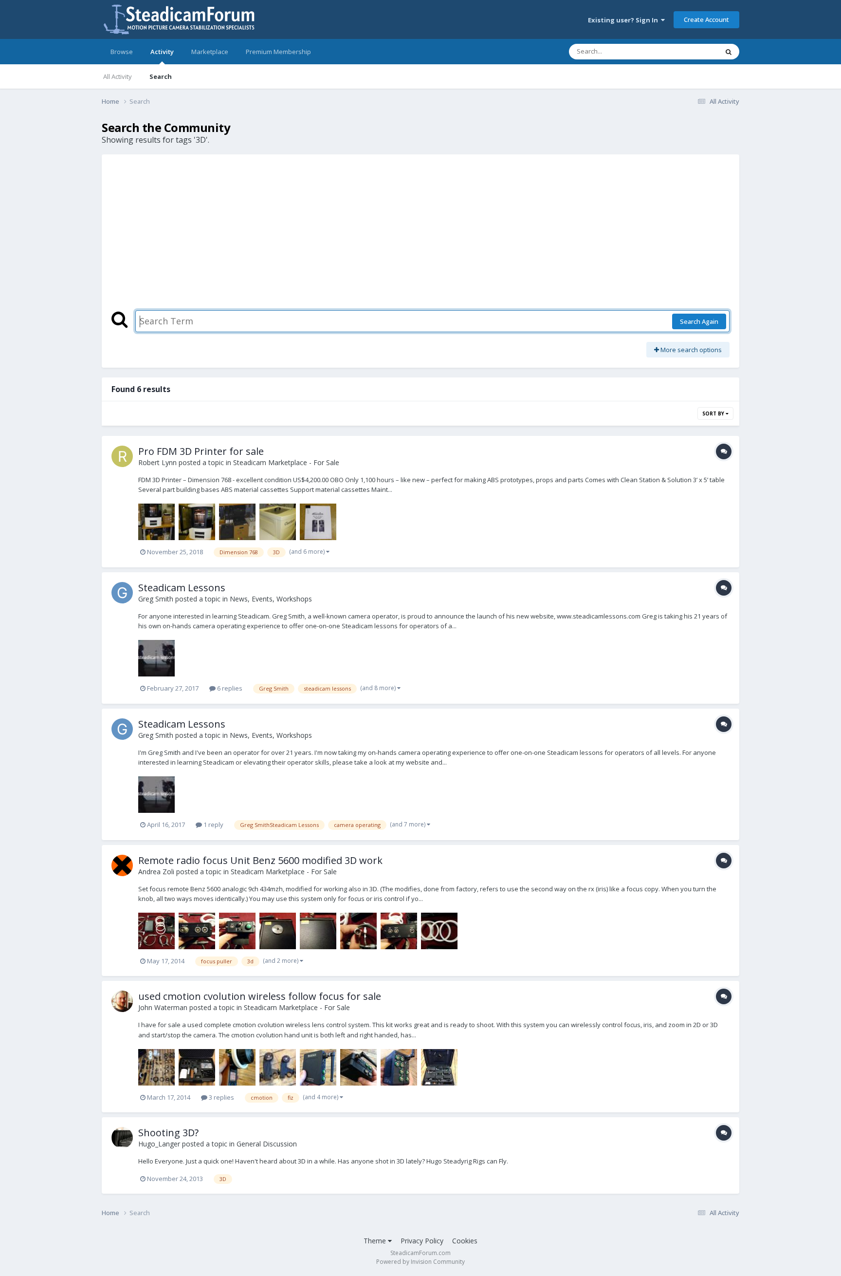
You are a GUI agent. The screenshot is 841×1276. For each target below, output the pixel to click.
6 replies (229, 688)
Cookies (464, 1240)
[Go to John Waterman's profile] (122, 1001)
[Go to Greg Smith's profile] (122, 592)
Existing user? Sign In (624, 20)
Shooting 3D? (168, 1132)
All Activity (117, 76)
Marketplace (209, 51)
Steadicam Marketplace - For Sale (286, 462)
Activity (162, 51)
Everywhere (689, 51)
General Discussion (267, 1143)
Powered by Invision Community (420, 1261)
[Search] (728, 51)
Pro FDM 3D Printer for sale (201, 451)
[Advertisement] (420, 237)
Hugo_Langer (159, 1143)
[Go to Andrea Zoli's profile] (122, 865)
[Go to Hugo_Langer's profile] (122, 1137)
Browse (121, 51)
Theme (376, 1240)
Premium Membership (278, 51)
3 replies (220, 1097)
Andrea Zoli (156, 871)
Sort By (714, 413)
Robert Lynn (157, 462)
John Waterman (162, 1007)
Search (160, 76)
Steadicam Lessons (181, 587)
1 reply (212, 824)
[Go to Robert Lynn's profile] (122, 456)
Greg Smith (155, 598)
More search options (690, 349)
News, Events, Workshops (271, 598)
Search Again (699, 321)
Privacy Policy (422, 1240)
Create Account (706, 19)
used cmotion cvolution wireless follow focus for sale (259, 996)
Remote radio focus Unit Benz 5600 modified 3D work (260, 860)
